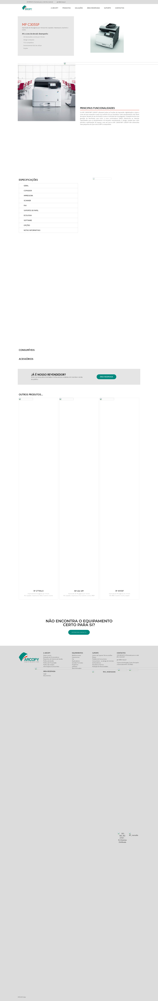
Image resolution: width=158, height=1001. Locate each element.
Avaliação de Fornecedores (51, 657)
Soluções (79, 8)
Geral (26, 186)
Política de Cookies (48, 665)
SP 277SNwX (38, 591)
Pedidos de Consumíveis (99, 659)
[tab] (48, 185)
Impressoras (75, 657)
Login (44, 674)
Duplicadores (76, 661)
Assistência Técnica (98, 665)
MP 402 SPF (79, 591)
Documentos (47, 676)
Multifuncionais (76, 655)
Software (28, 220)
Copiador (28, 190)
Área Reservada (93, 8)
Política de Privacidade (49, 663)
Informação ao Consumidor (51, 666)
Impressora (28, 195)
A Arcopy (54, 8)
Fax (25, 205)
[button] (106, 376)
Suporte (107, 8)
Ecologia (28, 215)
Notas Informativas (32, 230)
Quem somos (47, 655)
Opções (27, 225)
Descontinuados (76, 668)
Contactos (119, 8)
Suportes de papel (31, 210)
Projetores (75, 665)
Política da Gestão (48, 661)
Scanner (27, 200)
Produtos (66, 8)
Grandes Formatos (77, 663)
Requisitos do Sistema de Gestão (53, 659)
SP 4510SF (119, 591)
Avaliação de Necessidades (100, 666)
